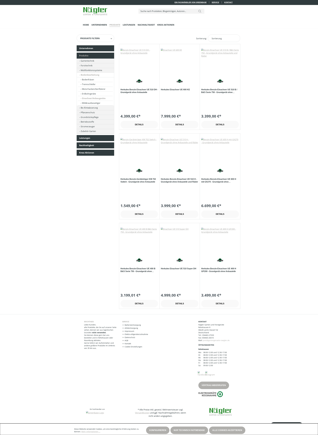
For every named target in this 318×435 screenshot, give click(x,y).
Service (215, 2)
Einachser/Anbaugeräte (93, 98)
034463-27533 (208, 335)
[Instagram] (210, 373)
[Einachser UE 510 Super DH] (179, 239)
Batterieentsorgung (132, 325)
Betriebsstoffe (87, 121)
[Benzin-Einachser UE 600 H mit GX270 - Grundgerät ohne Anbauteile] (220, 150)
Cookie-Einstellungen (133, 346)
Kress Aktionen (86, 152)
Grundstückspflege (90, 117)
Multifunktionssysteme (91, 70)
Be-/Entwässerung (89, 107)
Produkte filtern (90, 38)
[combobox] (167, 11)
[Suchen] (199, 11)
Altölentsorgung (131, 328)
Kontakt (228, 2)
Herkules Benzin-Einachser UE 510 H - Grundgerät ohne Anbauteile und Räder (179, 180)
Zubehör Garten (88, 131)
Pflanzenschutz (88, 112)
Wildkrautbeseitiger (91, 103)
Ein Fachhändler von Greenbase (191, 2)
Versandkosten (142, 412)
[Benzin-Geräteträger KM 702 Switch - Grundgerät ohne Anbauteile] (139, 150)
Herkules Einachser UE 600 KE (175, 90)
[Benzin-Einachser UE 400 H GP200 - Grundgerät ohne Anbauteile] (220, 239)
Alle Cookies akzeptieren (227, 430)
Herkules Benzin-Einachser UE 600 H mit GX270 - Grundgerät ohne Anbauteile (218, 180)
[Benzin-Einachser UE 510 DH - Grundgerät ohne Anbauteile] (139, 60)
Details (139, 125)
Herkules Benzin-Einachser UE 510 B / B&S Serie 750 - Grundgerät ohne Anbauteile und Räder (219, 91)
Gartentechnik (87, 60)
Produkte (83, 55)
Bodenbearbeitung (90, 74)
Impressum (129, 331)
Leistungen (84, 138)
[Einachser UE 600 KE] (179, 60)
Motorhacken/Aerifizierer (93, 89)
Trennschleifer (89, 84)
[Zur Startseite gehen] (95, 10)
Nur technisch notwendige (189, 430)
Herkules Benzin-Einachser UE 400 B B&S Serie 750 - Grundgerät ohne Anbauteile (137, 270)
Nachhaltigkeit (86, 145)
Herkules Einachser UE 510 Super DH (178, 269)
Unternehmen (86, 48)
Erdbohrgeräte (89, 93)
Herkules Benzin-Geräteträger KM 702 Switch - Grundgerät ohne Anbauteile (138, 180)
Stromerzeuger (88, 126)
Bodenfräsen (88, 79)
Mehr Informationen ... (90, 431)
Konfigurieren (157, 430)
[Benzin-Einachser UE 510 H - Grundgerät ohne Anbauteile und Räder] (179, 150)
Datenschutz (129, 337)
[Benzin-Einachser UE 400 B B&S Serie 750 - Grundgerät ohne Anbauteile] (139, 239)
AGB (126, 340)
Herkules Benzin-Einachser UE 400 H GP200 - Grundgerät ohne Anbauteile (218, 270)
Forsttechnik (86, 65)
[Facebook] (202, 373)
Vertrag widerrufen (214, 385)
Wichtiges (89, 321)
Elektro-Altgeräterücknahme (136, 334)
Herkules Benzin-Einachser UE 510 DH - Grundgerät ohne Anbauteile (139, 91)
